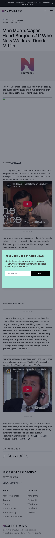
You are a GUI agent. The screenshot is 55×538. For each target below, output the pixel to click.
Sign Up (40, 273)
